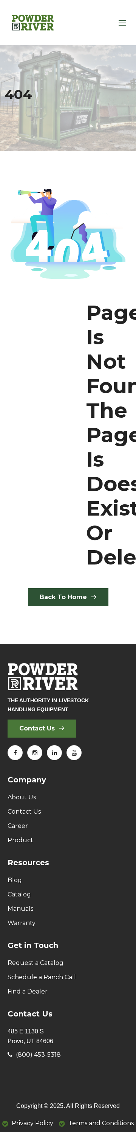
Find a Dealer (28, 991)
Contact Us (38, 728)
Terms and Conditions (101, 1123)
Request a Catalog (35, 962)
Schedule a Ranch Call (42, 977)
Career (18, 825)
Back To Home (64, 597)
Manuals (20, 908)
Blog (15, 880)
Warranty (22, 923)
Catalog (19, 894)
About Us (22, 797)
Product (20, 840)
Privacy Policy (32, 1123)
